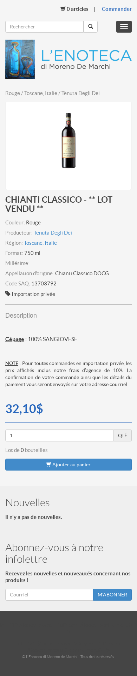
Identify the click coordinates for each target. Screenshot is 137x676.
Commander (117, 9)
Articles (78, 9)
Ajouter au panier (71, 464)
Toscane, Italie (40, 243)
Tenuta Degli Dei (53, 233)
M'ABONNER (112, 594)
